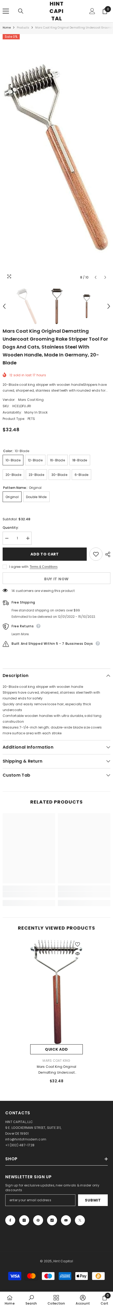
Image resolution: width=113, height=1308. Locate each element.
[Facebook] (10, 1220)
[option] (56, 158)
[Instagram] (24, 1220)
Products (23, 28)
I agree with (18, 566)
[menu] (6, 11)
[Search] (21, 11)
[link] (29, 894)
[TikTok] (52, 1220)
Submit (93, 1200)
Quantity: (11, 527)
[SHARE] (106, 554)
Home (7, 28)
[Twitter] (80, 1220)
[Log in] (92, 11)
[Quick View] (77, 954)
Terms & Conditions (44, 567)
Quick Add (56, 1049)
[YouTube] (66, 1220)
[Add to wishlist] (95, 554)
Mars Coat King (31, 399)
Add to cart (44, 554)
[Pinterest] (38, 1220)
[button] (95, 277)
